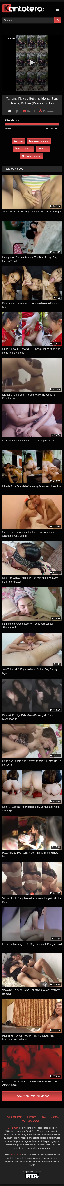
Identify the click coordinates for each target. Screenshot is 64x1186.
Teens (45, 148)
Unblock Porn (14, 1117)
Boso (20, 141)
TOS (43, 1117)
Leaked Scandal (40, 141)
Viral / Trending (32, 156)
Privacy (31, 1117)
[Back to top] (54, 1177)
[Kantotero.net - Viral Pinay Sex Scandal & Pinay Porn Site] (26, 9)
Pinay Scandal (25, 148)
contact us (16, 1154)
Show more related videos (32, 1096)
